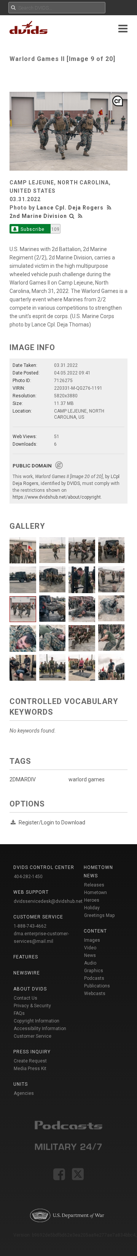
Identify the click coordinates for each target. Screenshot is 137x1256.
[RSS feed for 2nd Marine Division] (80, 216)
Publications (97, 986)
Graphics (93, 970)
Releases (94, 885)
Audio (90, 963)
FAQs (19, 1013)
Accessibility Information (40, 1028)
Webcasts (94, 993)
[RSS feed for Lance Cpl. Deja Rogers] (110, 208)
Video (90, 947)
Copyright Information (36, 1021)
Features (25, 957)
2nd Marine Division (38, 216)
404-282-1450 (28, 876)
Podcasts (94, 978)
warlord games (86, 779)
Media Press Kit (30, 1068)
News (90, 955)
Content (95, 931)
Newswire (26, 973)
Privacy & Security (32, 1005)
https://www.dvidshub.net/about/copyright (57, 497)
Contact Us (25, 998)
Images (92, 940)
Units (20, 1084)
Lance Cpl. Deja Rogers (70, 208)
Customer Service (32, 1036)
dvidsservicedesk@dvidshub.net (48, 901)
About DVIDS (30, 989)
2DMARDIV (23, 779)
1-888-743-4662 (30, 926)
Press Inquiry (32, 1051)
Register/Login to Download (52, 822)
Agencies (24, 1093)
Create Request (30, 1061)
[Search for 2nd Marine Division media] (71, 216)
